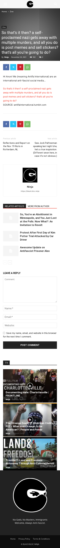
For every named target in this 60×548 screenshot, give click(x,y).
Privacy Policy (24, 539)
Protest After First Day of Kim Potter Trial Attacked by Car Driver (37, 236)
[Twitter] (13, 67)
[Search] (55, 4)
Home (4, 11)
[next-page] (10, 262)
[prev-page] (5, 262)
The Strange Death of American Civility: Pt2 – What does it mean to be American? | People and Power (30, 426)
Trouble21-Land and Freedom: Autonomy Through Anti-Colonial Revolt (30, 462)
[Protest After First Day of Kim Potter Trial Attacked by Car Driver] (10, 236)
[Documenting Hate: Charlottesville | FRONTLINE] (30, 386)
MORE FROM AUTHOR (38, 206)
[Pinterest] (20, 67)
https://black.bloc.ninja (30, 191)
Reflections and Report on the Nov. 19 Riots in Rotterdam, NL (16, 146)
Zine (12, 11)
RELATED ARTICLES (14, 206)
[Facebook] (6, 67)
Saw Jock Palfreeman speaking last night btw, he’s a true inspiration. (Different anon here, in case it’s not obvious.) (45, 149)
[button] (5, 4)
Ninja (6, 57)
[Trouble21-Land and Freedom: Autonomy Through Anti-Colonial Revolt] (30, 453)
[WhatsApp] (27, 67)
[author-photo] (30, 182)
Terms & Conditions (41, 539)
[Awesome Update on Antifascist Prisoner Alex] (10, 251)
